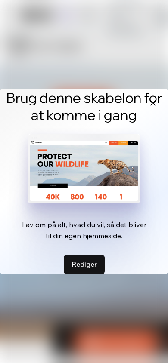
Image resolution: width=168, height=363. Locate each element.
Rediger (84, 264)
